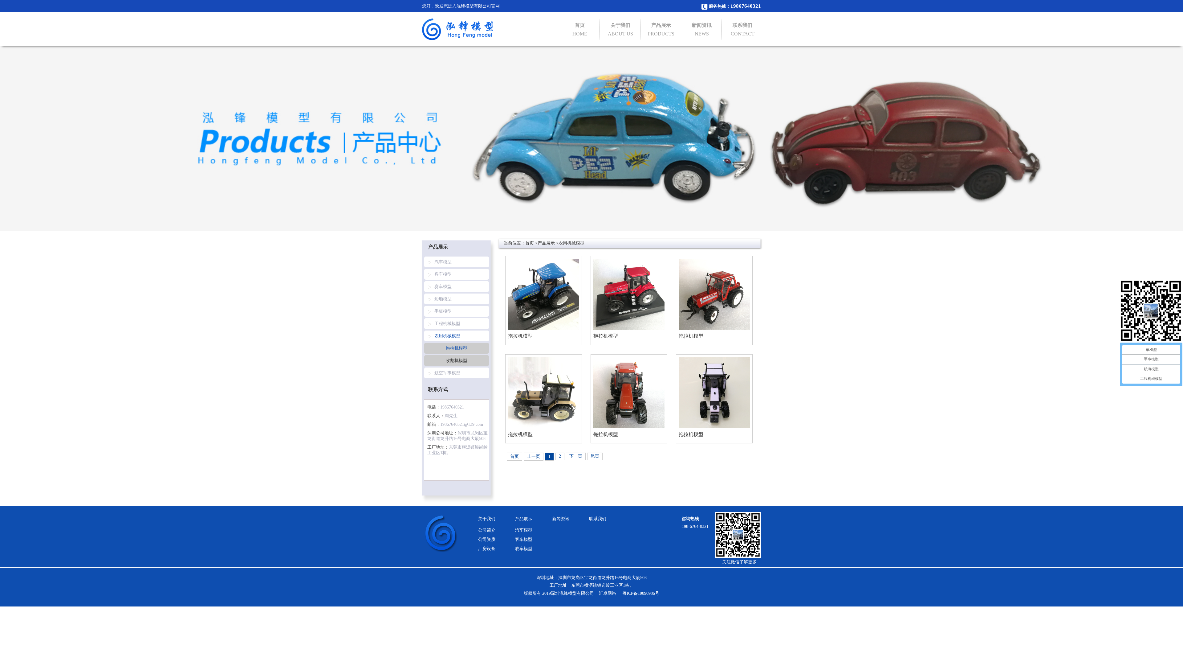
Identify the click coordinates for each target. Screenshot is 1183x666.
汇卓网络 (607, 593)
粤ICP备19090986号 (640, 593)
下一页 (575, 456)
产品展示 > (548, 243)
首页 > (531, 243)
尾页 (595, 456)
